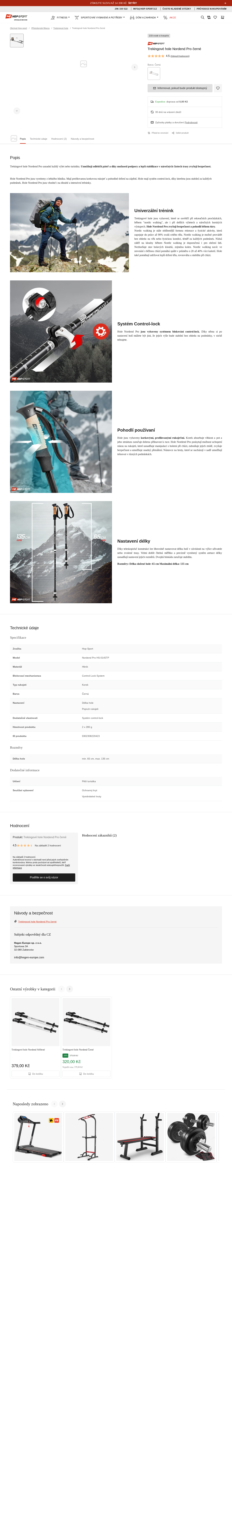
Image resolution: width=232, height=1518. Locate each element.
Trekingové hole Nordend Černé (78, 1049)
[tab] (23, 139)
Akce (172, 17)
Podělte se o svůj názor (44, 877)
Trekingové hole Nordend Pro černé (37, 921)
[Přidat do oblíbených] (218, 88)
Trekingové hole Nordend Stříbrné (28, 1049)
